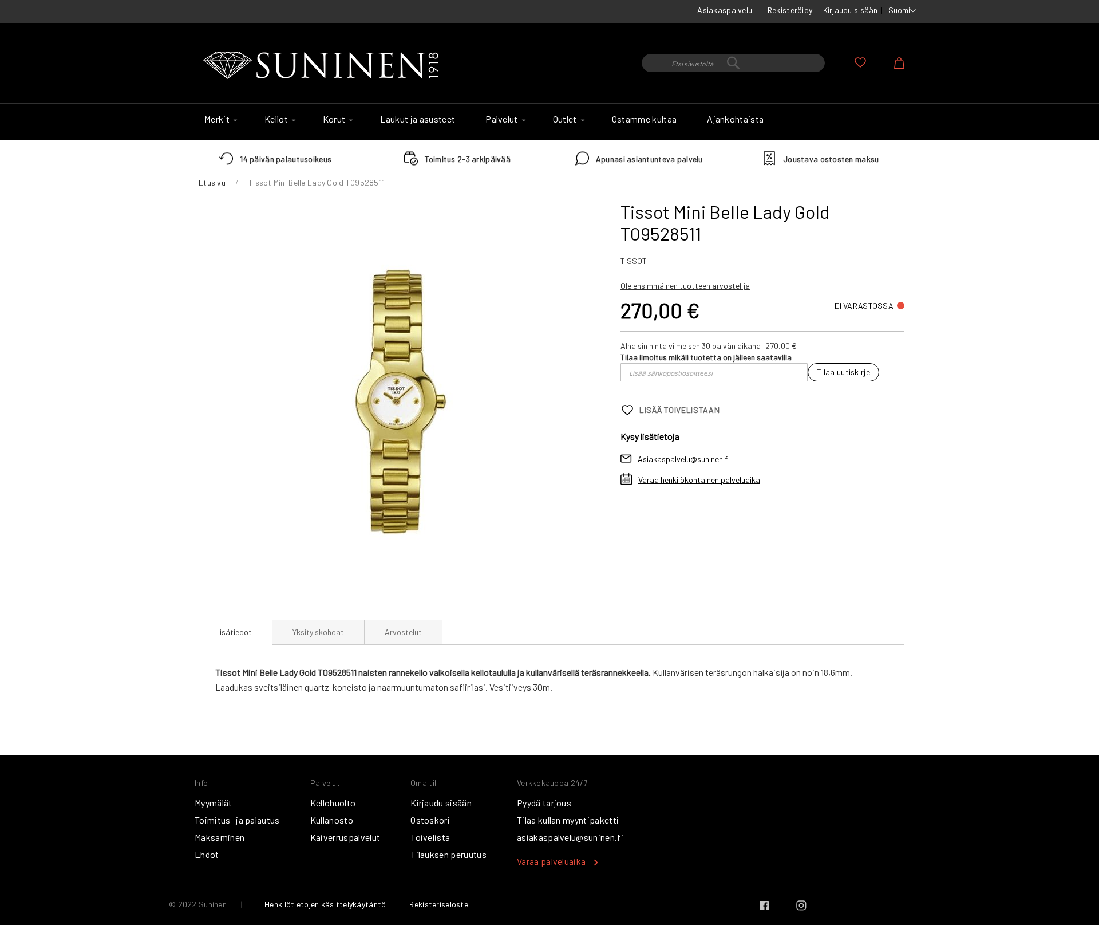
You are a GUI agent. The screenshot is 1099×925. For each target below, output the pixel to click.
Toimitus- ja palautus (237, 819)
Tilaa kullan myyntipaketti (568, 819)
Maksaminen (219, 837)
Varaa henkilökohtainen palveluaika (699, 480)
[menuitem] (219, 119)
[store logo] (323, 65)
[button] (902, 11)
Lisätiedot (233, 632)
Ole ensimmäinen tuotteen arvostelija (685, 285)
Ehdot (207, 854)
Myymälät (213, 802)
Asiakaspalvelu (724, 10)
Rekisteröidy (790, 10)
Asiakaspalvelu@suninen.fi (684, 459)
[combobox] (733, 63)
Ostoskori (430, 819)
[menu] (549, 122)
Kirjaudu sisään (850, 10)
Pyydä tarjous (544, 802)
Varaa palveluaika (551, 861)
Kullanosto (331, 819)
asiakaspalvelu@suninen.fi (570, 837)
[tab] (233, 632)
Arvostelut (403, 632)
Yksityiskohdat (318, 632)
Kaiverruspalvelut (345, 837)
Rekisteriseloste (438, 904)
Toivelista (430, 837)
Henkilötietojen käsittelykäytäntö (325, 904)
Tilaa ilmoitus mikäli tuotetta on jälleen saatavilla (706, 357)
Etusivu (212, 182)
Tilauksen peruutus (448, 854)
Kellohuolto (333, 802)
